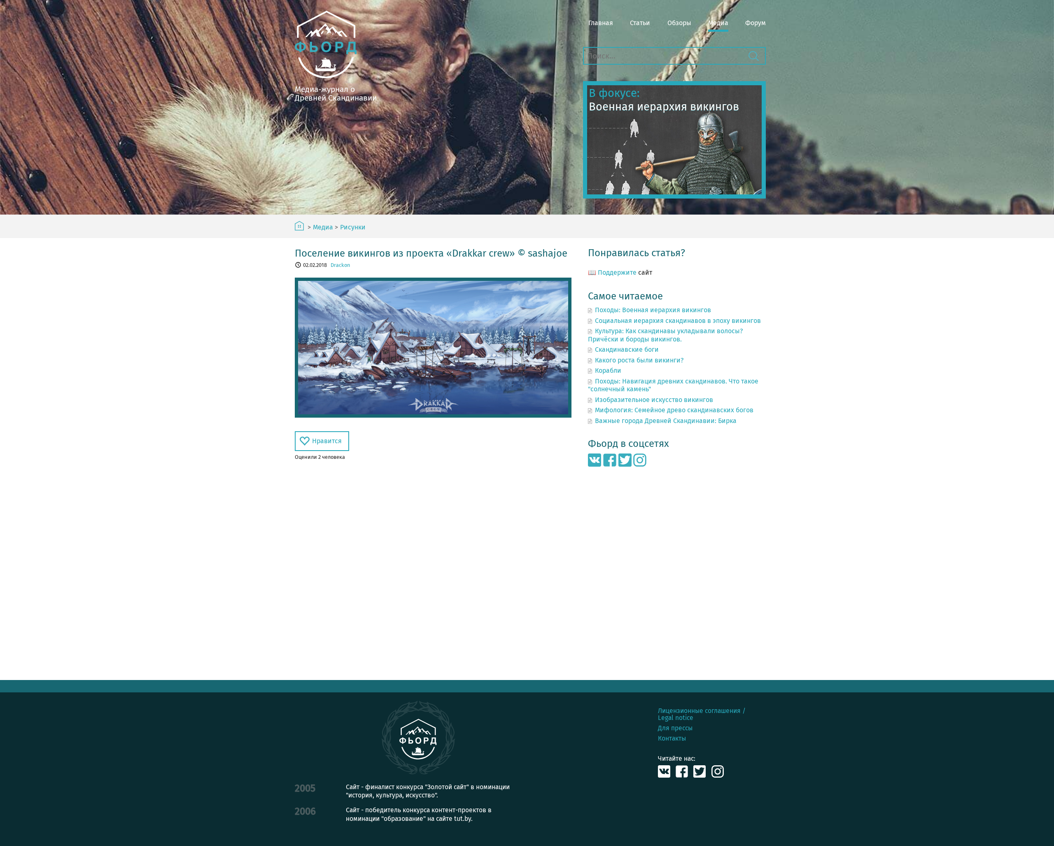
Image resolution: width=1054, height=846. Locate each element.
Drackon (340, 265)
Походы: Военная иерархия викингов (653, 310)
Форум (755, 23)
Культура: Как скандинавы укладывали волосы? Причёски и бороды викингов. (665, 335)
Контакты (672, 738)
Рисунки (353, 227)
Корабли (608, 370)
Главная (600, 23)
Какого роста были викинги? (639, 360)
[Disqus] (433, 570)
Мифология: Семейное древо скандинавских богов (674, 410)
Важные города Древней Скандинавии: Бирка (666, 421)
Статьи (640, 23)
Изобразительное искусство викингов (654, 400)
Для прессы (675, 728)
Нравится (327, 441)
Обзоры (679, 23)
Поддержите (617, 272)
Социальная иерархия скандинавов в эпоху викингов (678, 321)
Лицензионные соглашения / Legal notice (702, 714)
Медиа (718, 23)
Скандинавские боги (627, 349)
